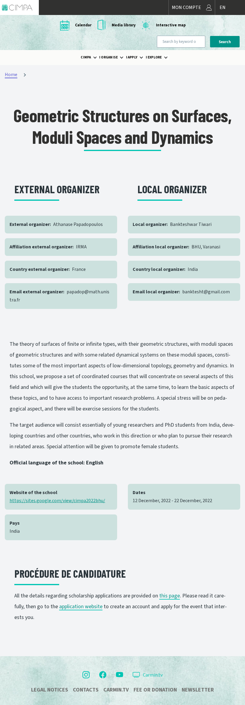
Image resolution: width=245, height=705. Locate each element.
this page (169, 596)
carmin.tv (116, 690)
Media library (124, 25)
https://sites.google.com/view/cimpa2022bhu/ (57, 500)
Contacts (86, 690)
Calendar (83, 25)
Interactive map (171, 25)
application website (80, 606)
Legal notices (49, 690)
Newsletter (198, 690)
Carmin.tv (153, 675)
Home (11, 74)
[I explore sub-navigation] (169, 57)
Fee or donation (155, 690)
